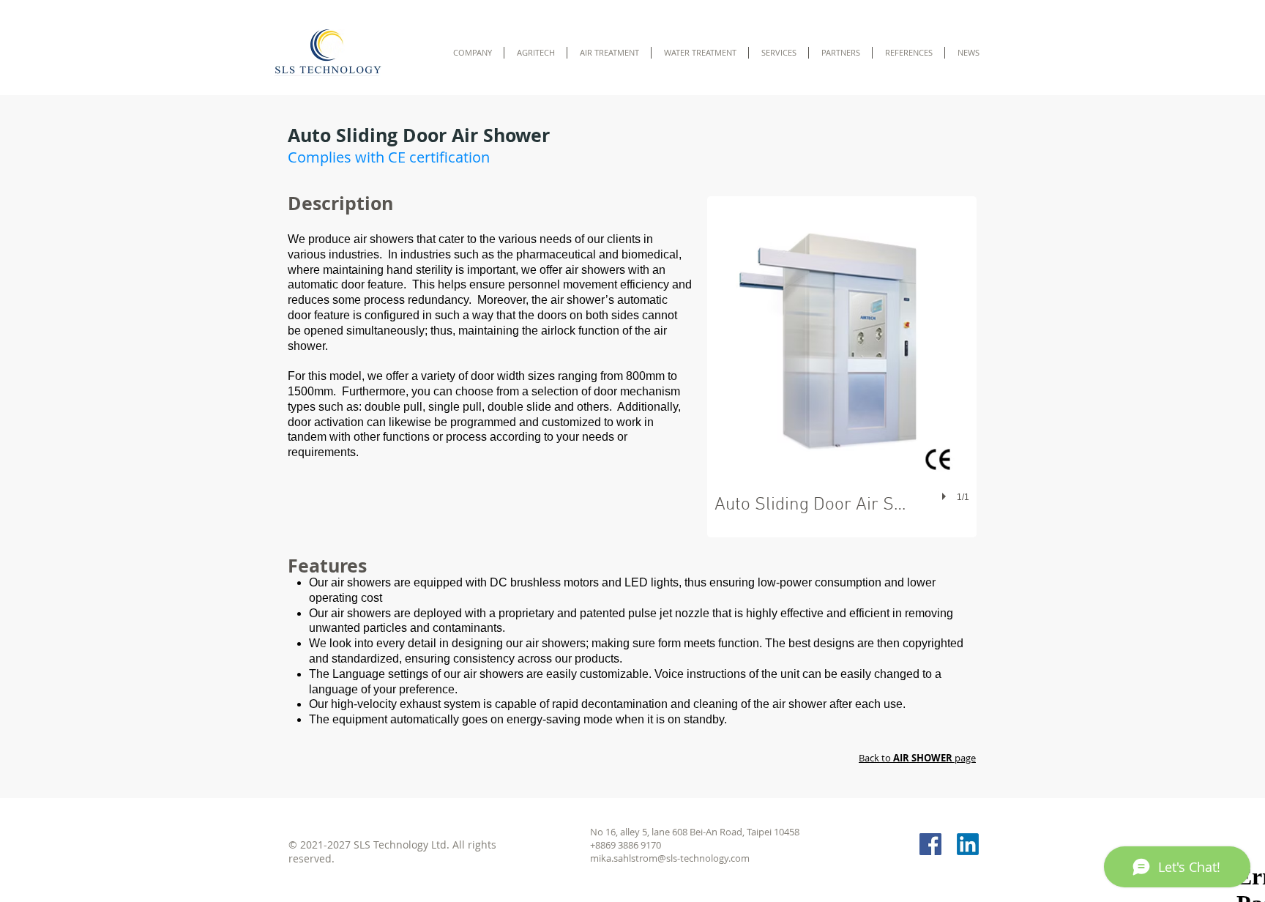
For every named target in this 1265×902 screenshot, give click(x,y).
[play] (946, 497)
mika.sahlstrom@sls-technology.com (670, 858)
